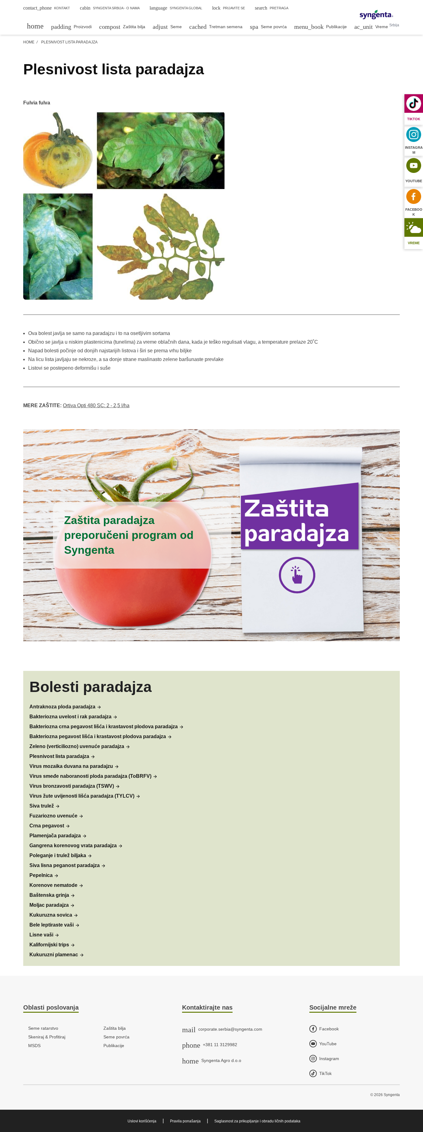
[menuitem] (35, 26)
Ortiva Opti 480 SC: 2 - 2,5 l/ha (96, 405)
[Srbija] (376, 15)
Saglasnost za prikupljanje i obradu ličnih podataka (257, 1121)
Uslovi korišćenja (142, 1121)
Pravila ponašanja (185, 1121)
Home (28, 42)
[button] (65, 707)
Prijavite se (228, 8)
